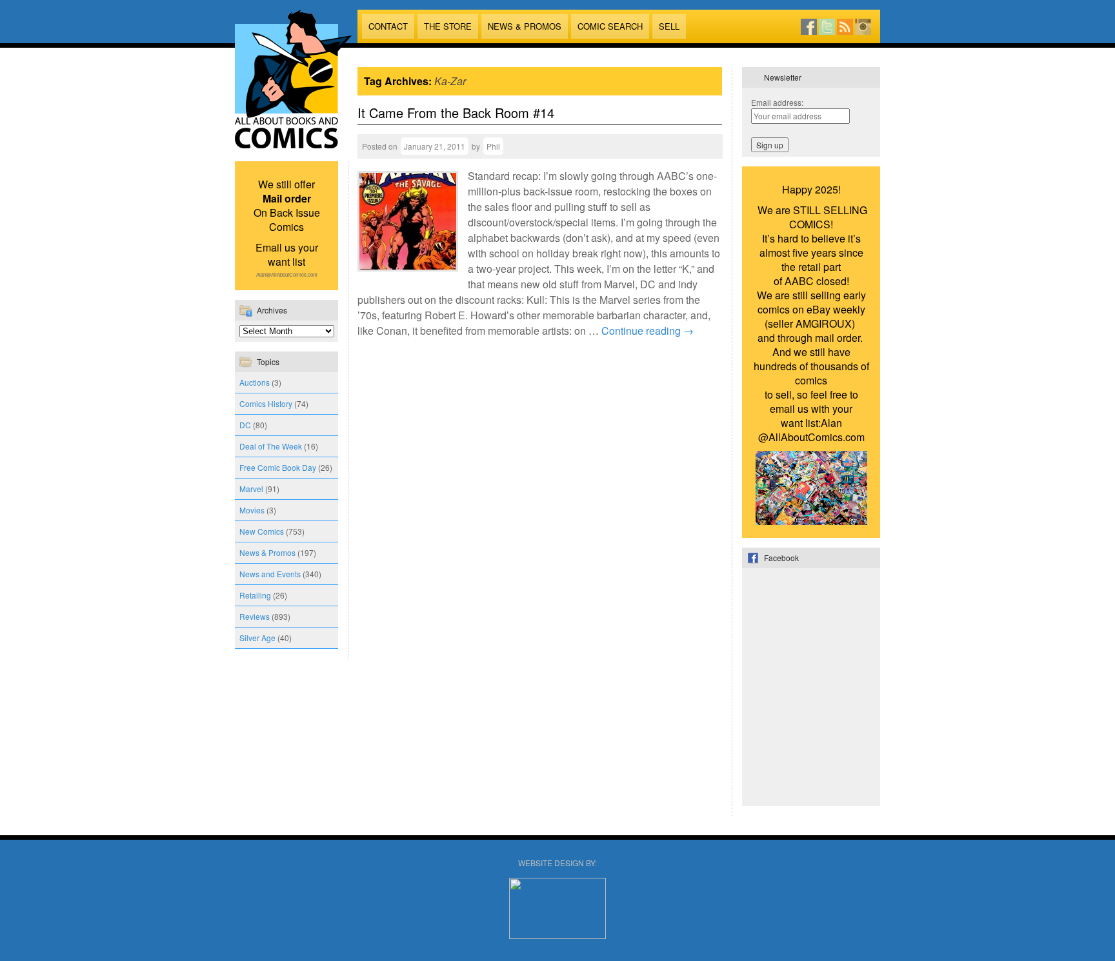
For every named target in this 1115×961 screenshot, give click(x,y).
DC (245, 424)
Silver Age (257, 637)
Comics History (265, 403)
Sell (669, 26)
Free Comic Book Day (277, 467)
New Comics (261, 531)
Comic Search (610, 26)
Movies (252, 509)
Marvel (251, 488)
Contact (388, 26)
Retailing (255, 594)
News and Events (270, 573)
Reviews (254, 616)
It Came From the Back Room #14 (455, 112)
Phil (493, 146)
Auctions (254, 382)
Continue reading (647, 330)
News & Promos (524, 26)
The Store (448, 26)
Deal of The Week (270, 446)
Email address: (777, 102)
